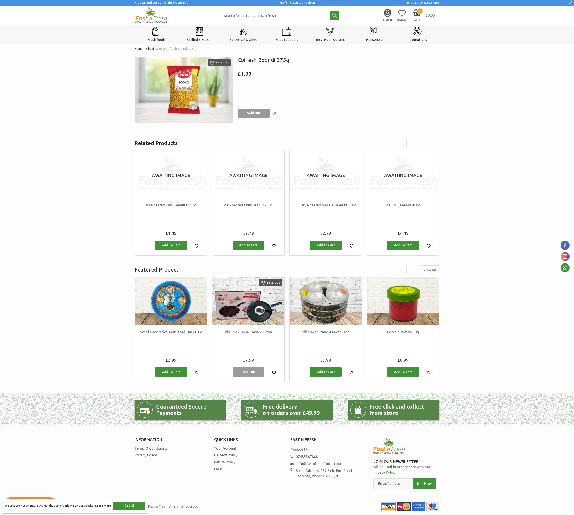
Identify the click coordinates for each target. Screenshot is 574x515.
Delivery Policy (225, 455)
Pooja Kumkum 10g (403, 332)
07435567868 (307, 457)
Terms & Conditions (151, 448)
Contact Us (299, 450)
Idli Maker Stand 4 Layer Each (326, 332)
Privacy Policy (146, 455)
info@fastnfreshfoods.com (318, 464)
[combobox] (279, 15)
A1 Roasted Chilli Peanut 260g (248, 205)
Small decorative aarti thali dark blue (171, 332)
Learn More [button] (103, 505)
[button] (410, 143)
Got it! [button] (129, 505)
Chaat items (154, 48)
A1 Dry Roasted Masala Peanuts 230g (325, 205)
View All (430, 269)
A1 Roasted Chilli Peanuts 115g (171, 205)
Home (139, 48)
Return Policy (224, 462)
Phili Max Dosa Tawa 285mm (248, 332)
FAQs (218, 469)
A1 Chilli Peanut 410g (403, 205)
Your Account (225, 448)
